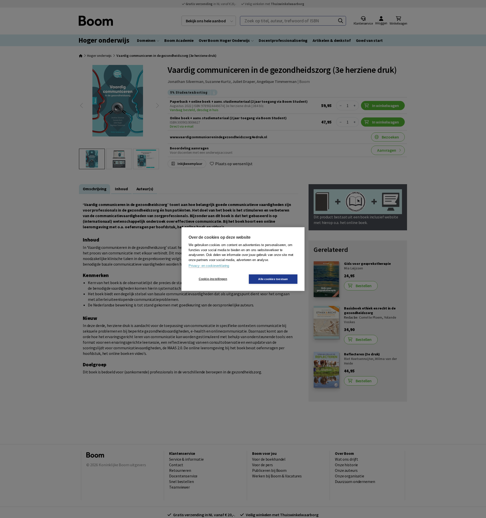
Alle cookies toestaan (273, 278)
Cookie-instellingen (213, 279)
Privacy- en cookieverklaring (209, 266)
